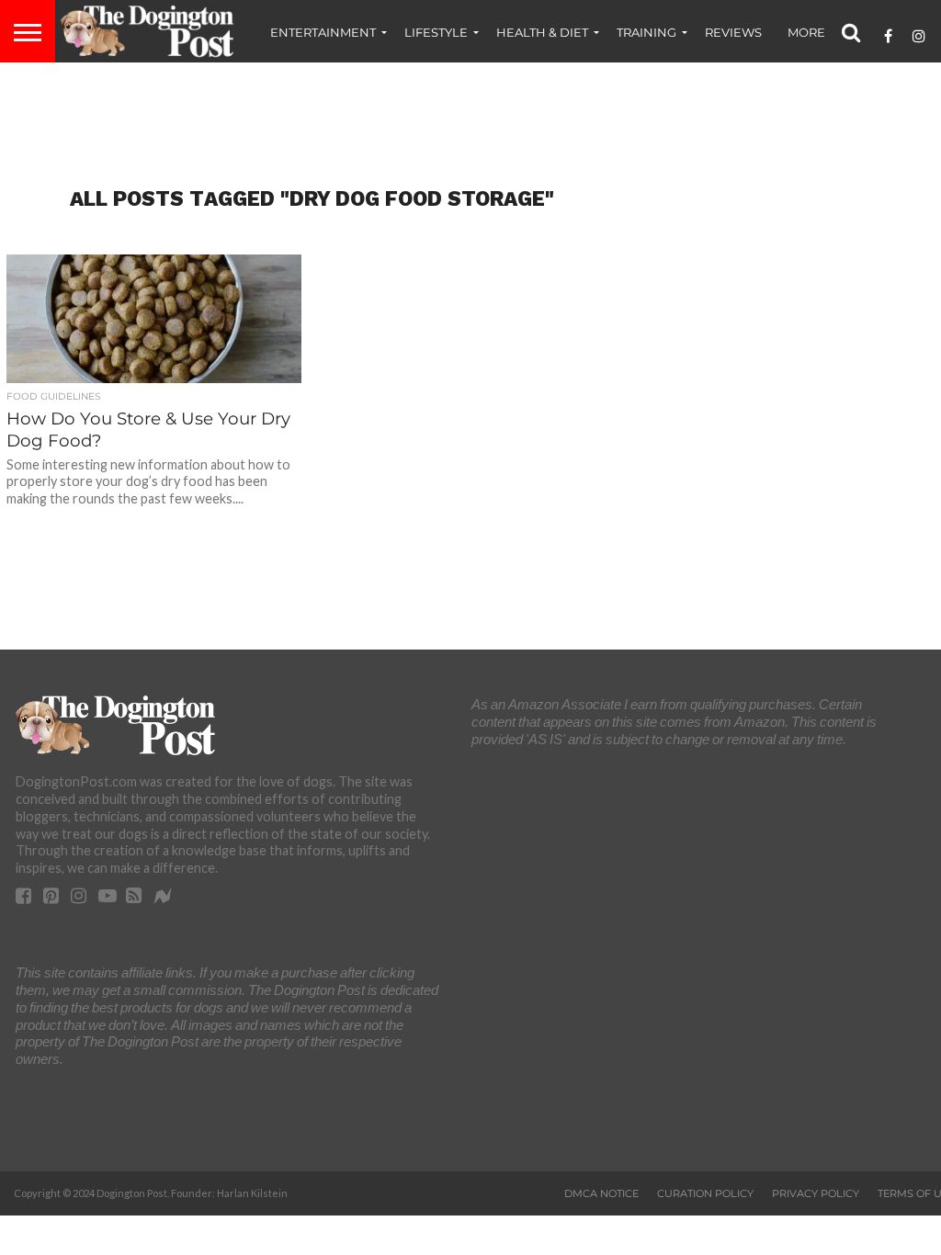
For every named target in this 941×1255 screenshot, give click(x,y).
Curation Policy (705, 1193)
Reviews (733, 32)
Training (646, 32)
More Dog (822, 32)
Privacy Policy (815, 1193)
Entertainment (323, 32)
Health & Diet (542, 32)
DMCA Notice (601, 1193)
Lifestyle (436, 32)
